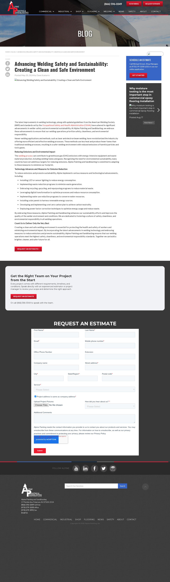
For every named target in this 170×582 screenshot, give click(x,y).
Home (7, 52)
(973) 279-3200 (27, 507)
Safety (132, 11)
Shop (78, 519)
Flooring (89, 519)
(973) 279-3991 (27, 510)
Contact (156, 11)
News (121, 11)
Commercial (50, 519)
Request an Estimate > (28, 249)
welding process (25, 155)
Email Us (24, 513)
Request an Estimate (23, 296)
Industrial (66, 519)
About (143, 11)
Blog (13, 52)
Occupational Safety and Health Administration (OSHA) (66, 125)
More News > (148, 123)
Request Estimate (152, 4)
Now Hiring (134, 4)
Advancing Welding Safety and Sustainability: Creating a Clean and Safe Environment (51, 52)
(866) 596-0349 (113, 4)
